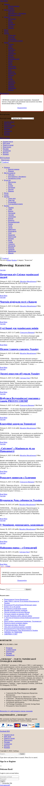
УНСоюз (11, 11)
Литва (10, 64)
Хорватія (11, 86)
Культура (7, 17)
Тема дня (11, 37)
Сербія (10, 79)
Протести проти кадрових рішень (16, 623)
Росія (10, 77)
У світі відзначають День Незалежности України (21, 630)
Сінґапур (11, 81)
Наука (6, 30)
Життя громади (9, 10)
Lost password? (5, 785)
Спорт (6, 32)
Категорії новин (5, 118)
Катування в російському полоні (15, 608)
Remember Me (7, 783)
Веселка (7, 133)
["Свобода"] (4, 162)
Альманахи (8, 131)
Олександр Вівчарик (27, 332)
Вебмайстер (10, 655)
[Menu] (0, 164)
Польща (11, 75)
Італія (10, 62)
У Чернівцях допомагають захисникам (21, 525)
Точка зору (12, 35)
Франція (11, 84)
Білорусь (11, 57)
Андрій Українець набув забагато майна (18, 616)
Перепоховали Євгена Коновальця (16, 599)
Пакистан (11, 72)
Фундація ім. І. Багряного (17, 13)
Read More (3, 295)
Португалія (12, 73)
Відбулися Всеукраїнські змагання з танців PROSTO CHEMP (20, 399)
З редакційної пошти (15, 41)
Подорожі (11, 24)
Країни (6, 42)
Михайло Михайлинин (28, 281)
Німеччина (12, 66)
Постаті (11, 26)
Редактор (9, 648)
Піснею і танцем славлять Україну (19, 349)
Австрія (11, 52)
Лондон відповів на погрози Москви (17, 612)
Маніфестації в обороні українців (15, 610)
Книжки (7, 134)
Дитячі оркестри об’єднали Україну (20, 373)
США (10, 46)
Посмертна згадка (14, 15)
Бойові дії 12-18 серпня (12, 607)
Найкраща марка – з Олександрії (18, 547)
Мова (10, 21)
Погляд (6, 33)
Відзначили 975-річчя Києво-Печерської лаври (20, 605)
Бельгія (10, 55)
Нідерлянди (12, 68)
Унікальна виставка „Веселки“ (14, 625)
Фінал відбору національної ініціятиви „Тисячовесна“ (23, 621)
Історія (10, 22)
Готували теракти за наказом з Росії (16, 614)
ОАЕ (10, 70)
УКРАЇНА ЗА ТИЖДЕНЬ (13, 632)
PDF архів (7, 124)
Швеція (10, 90)
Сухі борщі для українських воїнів (19, 328)
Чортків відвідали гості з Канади (18, 301)
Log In (3, 781)
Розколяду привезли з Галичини (18, 477)
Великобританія (13, 59)
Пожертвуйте (22, 108)
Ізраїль (10, 61)
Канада (10, 48)
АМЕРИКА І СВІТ (10, 634)
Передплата (8, 127)
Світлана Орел (25, 378)
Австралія (11, 50)
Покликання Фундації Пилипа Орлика (17, 628)
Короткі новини (13, 6)
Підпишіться (4, 93)
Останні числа (9, 122)
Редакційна (12, 39)
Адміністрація (11, 650)
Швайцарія (12, 88)
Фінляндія (11, 83)
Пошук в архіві (9, 125)
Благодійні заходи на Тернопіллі (18, 423)
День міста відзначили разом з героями (17, 627)
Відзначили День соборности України (21, 500)
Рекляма (7, 129)
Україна (11, 44)
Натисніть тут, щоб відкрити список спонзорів (16, 711)
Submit (22, 754)
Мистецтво (12, 19)
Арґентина (12, 53)
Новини (7, 4)
